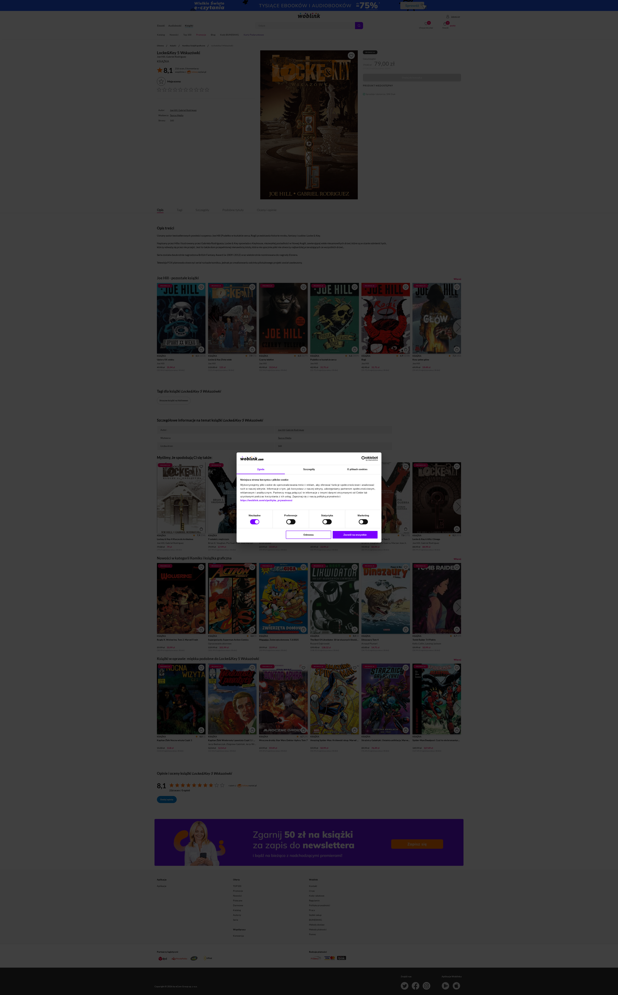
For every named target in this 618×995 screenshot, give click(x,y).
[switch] (290, 521)
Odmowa (308, 534)
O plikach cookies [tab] (357, 469)
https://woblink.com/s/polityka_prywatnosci (266, 500)
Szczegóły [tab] (309, 469)
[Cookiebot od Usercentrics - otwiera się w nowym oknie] (364, 458)
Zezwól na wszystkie (355, 534)
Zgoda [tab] (260, 469)
